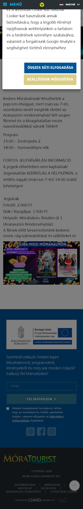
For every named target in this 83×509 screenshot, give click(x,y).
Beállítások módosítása (50, 80)
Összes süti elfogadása (50, 68)
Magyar (71, 4)
